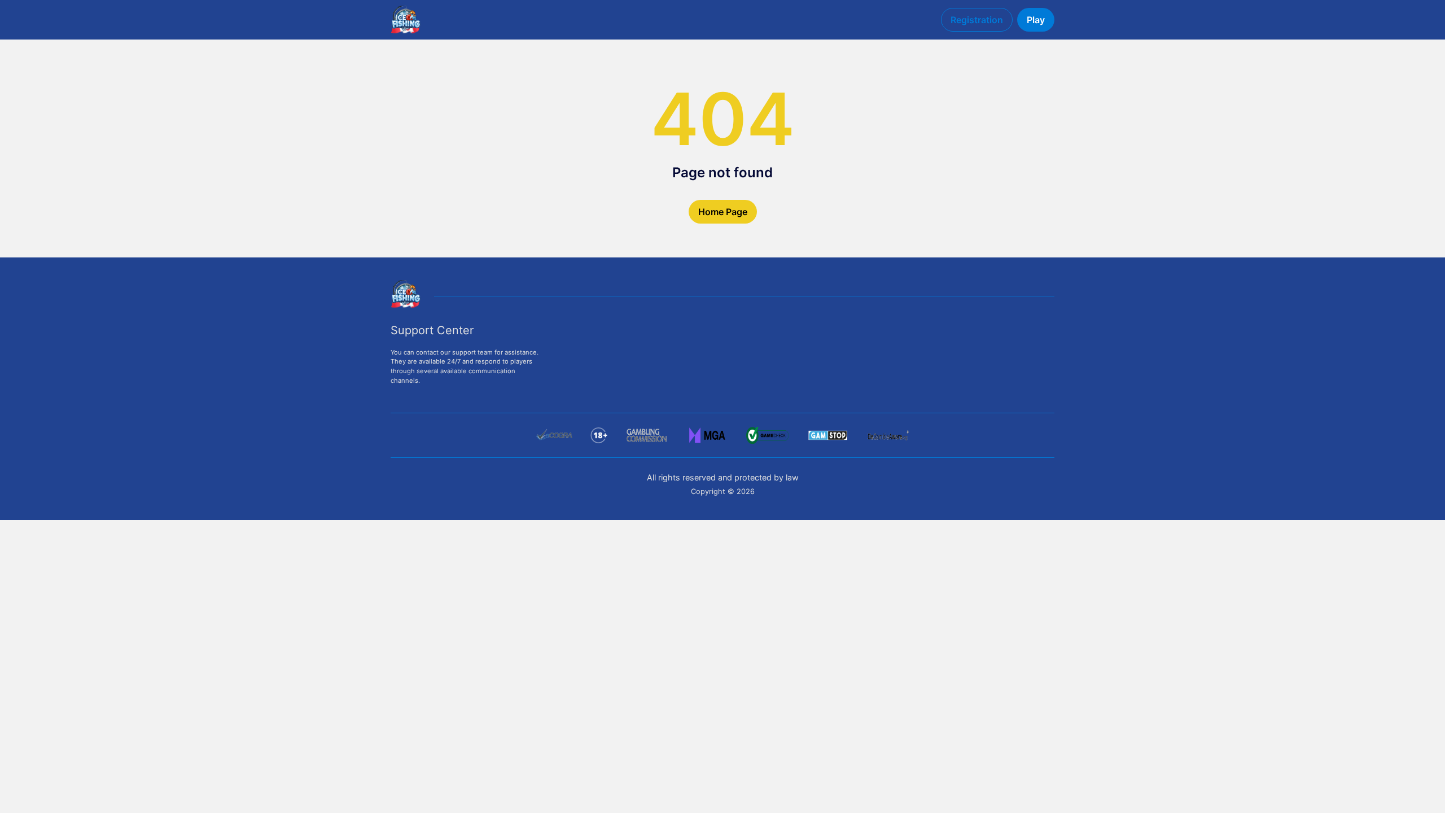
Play (1036, 19)
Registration (977, 19)
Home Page (722, 211)
